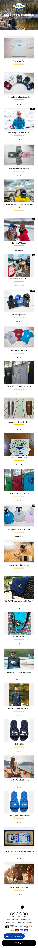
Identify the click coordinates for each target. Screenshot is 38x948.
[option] (19, 47)
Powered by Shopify (23, 933)
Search (8, 919)
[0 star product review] (19, 605)
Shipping (8, 922)
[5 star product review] (19, 65)
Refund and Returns (26, 919)
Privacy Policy (15, 919)
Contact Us (29, 922)
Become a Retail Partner (18, 922)
